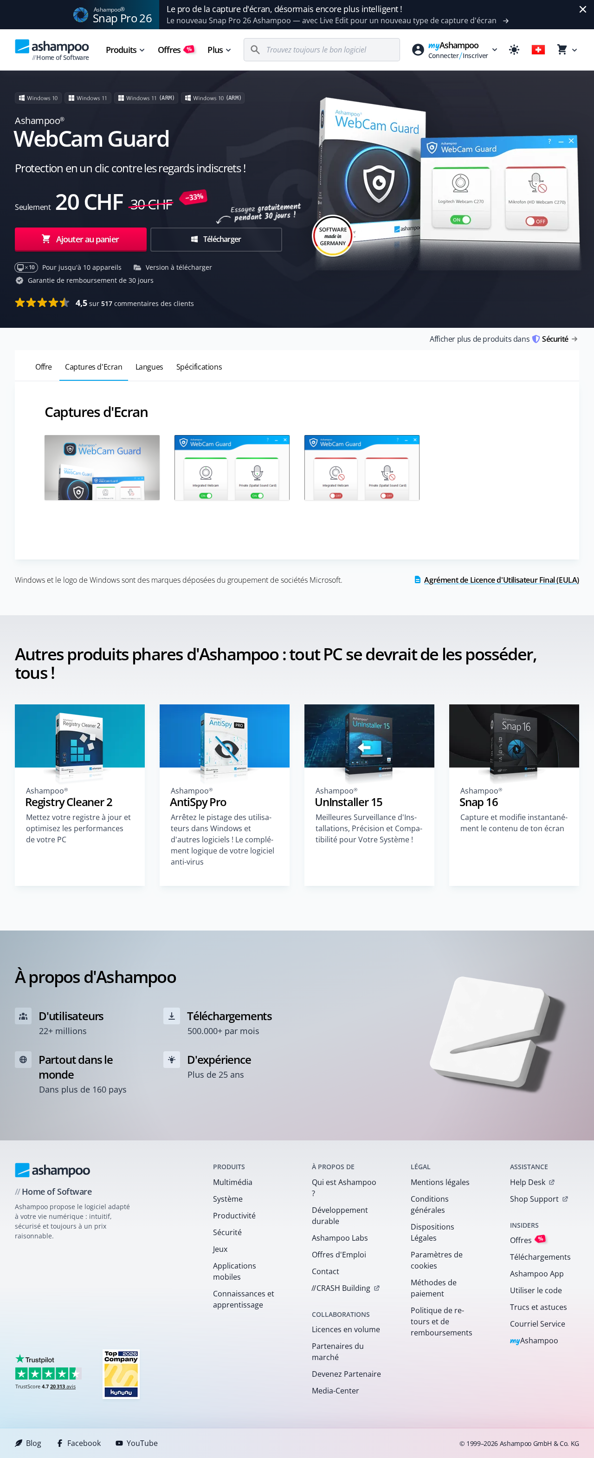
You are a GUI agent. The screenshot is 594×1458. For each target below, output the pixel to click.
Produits (121, 49)
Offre (43, 367)
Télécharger (221, 239)
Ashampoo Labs (340, 1238)
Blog (33, 1443)
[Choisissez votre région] (538, 50)
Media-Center (335, 1391)
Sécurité (227, 1232)
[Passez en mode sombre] (514, 50)
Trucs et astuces (538, 1307)
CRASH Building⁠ (340, 1288)
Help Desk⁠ (527, 1182)
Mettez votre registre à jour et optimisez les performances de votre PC (78, 828)
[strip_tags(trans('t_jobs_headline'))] (121, 1373)
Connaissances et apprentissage (243, 1299)
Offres (175, 49)
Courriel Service (537, 1324)
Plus (214, 49)
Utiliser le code (536, 1290)
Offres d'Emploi (339, 1255)
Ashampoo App (537, 1274)
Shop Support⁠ (534, 1199)
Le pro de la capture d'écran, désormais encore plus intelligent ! (284, 8)
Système (228, 1199)
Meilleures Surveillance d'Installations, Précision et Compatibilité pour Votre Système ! (369, 828)
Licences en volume (346, 1329)
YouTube (142, 1443)
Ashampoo (534, 1341)
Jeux (220, 1249)
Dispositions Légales (432, 1232)
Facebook (84, 1443)
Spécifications (199, 367)
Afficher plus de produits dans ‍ (499, 339)
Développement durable (340, 1215)
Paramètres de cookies (437, 1260)
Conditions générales (430, 1204)
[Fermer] (583, 9)
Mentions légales (440, 1182)
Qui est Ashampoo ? (344, 1187)
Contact (325, 1271)
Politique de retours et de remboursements (441, 1321)
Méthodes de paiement (434, 1288)
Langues (149, 367)
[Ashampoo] (52, 1170)
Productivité (234, 1216)
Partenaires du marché (338, 1351)
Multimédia (232, 1182)
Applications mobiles (234, 1271)
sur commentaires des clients (135, 302)
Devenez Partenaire (346, 1374)
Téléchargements (540, 1257)
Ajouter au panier (87, 239)
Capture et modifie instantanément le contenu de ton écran (514, 822)
